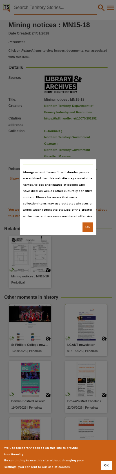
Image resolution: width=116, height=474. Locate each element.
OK (87, 226)
